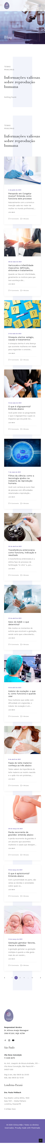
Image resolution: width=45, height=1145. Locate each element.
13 (32, 977)
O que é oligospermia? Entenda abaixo (19, 407)
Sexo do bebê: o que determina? (18, 623)
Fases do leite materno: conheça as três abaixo (20, 764)
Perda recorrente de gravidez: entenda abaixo (20, 833)
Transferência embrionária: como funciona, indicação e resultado (22, 552)
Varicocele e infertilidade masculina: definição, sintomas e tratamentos (20, 268)
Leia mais (11, 212)
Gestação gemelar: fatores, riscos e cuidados (21, 944)
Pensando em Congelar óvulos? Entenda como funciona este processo (20, 196)
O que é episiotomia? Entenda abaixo (19, 874)
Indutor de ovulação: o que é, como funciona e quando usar (22, 693)
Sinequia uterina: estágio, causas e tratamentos (21, 338)
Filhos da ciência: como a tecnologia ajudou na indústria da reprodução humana (21, 479)
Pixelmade (35, 1128)
